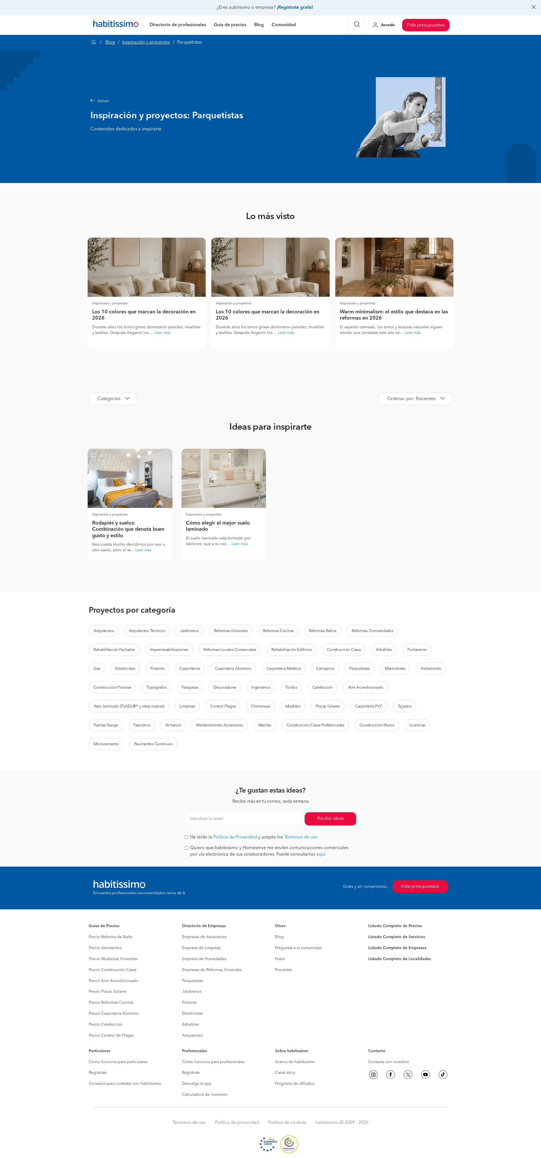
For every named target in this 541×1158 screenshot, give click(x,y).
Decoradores (224, 688)
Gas (97, 669)
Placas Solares (328, 706)
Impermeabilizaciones (169, 650)
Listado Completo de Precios (395, 926)
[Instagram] (373, 1075)
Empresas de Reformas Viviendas (211, 970)
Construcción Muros (377, 725)
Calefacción (322, 688)
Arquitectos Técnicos (147, 631)
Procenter (283, 970)
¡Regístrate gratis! (295, 7)
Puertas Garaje (106, 725)
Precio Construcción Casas (112, 970)
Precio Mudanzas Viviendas (113, 959)
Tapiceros (141, 725)
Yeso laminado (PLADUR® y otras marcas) (129, 706)
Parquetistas (359, 669)
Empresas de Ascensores (204, 937)
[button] (221, 101)
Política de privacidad (237, 1123)
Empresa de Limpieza (201, 948)
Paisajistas (189, 688)
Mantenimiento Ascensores (219, 725)
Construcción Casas (344, 650)
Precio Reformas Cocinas (111, 1003)
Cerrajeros (325, 669)
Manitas (264, 725)
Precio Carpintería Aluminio (114, 1014)
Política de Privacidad (235, 837)
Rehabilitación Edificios (291, 650)
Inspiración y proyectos (146, 42)
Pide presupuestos (426, 25)
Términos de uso (301, 837)
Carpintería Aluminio (233, 669)
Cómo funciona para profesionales (213, 1062)
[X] (408, 1075)
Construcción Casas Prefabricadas (315, 725)
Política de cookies (287, 1123)
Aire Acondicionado (365, 688)
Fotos (280, 959)
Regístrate (98, 1073)
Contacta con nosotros (388, 1062)
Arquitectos (104, 631)
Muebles (292, 706)
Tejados (404, 706)
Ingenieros (260, 688)
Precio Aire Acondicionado (113, 981)
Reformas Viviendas (231, 631)
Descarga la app (196, 1084)
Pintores (157, 669)
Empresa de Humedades (204, 959)
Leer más (162, 333)
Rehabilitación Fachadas (114, 650)
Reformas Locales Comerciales (229, 650)
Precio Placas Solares (108, 992)
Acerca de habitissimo (295, 1062)
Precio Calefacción (105, 1025)
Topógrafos (156, 688)
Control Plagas (223, 706)
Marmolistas (395, 669)
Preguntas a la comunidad (298, 948)
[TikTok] (443, 1075)
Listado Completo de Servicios (396, 937)
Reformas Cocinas (278, 631)
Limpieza (187, 706)
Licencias (417, 725)
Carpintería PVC (369, 706)
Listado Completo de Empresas (397, 948)
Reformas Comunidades (372, 631)
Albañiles (384, 650)
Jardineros (189, 631)
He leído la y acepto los (254, 837)
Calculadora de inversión (204, 1095)
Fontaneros (417, 650)
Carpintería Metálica (284, 669)
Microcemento (106, 744)
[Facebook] (390, 1075)
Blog (110, 42)
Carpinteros (189, 669)
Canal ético (285, 1073)
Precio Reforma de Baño (110, 937)
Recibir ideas (330, 818)
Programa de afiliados (294, 1084)
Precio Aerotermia (105, 948)
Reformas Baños (322, 631)
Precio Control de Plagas (111, 1035)
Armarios (173, 725)
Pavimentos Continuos (153, 744)
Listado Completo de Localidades (399, 959)
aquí (320, 854)
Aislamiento (431, 669)
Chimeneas (260, 706)
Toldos (291, 688)
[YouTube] (425, 1075)
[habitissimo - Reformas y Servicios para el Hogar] (115, 25)
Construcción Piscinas (112, 688)
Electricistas (125, 669)
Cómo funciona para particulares (118, 1062)
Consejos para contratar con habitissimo (125, 1084)
